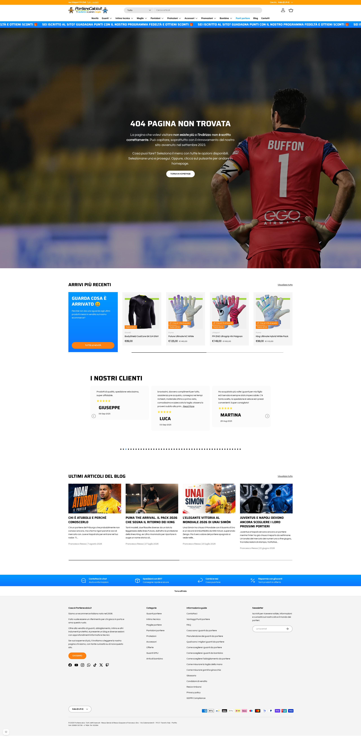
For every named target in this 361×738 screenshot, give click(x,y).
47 (237, 449)
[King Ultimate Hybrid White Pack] (273, 311)
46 (235, 449)
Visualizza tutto (285, 285)
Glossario (191, 675)
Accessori (189, 18)
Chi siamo (77, 656)
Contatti (265, 18)
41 (222, 449)
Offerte (150, 647)
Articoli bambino (154, 659)
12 (148, 449)
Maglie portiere (154, 625)
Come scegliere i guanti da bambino (205, 653)
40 (219, 449)
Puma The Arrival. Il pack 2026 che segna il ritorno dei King (151, 520)
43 (227, 449)
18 (164, 449)
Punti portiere (243, 18)
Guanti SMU (152, 653)
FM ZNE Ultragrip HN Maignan (227, 336)
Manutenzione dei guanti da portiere (205, 636)
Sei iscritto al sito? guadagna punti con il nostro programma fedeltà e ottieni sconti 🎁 (220, 24)
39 (217, 449)
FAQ (189, 625)
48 (240, 449)
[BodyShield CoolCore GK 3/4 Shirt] (142, 311)
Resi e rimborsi (194, 687)
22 (174, 449)
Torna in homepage (180, 174)
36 (209, 449)
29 (191, 449)
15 (156, 449)
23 (176, 449)
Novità (95, 18)
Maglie (140, 18)
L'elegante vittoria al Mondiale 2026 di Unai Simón (207, 520)
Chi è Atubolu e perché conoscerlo (87, 520)
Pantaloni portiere (155, 630)
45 (232, 449)
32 (199, 449)
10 (143, 449)
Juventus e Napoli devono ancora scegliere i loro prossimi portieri (262, 522)
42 (224, 449)
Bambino (224, 18)
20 (169, 449)
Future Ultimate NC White (181, 336)
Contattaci (192, 613)
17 (161, 449)
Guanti (105, 18)
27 (186, 449)
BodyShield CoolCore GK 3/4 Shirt (142, 336)
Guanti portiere (154, 613)
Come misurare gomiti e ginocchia (204, 670)
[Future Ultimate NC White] (185, 311)
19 (166, 449)
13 (151, 449)
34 (204, 449)
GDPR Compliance (196, 698)
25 (181, 449)
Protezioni (172, 18)
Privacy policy (194, 692)
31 (197, 449)
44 (230, 449)
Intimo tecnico (122, 18)
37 (212, 449)
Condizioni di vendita (197, 681)
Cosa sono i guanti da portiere (202, 630)
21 (171, 449)
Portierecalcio (79, 723)
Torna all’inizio (180, 591)
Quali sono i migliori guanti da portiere (205, 642)
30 (194, 449)
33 (202, 449)
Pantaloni (155, 18)
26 (184, 449)
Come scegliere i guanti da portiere (204, 647)
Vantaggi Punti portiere (198, 619)
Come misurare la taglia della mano (204, 664)
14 (153, 449)
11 (146, 449)
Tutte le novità (93, 345)
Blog (255, 18)
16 (158, 449)
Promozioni (207, 18)
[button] (291, 10)
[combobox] (193, 10)
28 (189, 449)
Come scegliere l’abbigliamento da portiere (208, 659)
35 (207, 449)
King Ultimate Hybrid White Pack (272, 336)
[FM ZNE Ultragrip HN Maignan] (229, 311)
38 (214, 449)
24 (179, 449)
